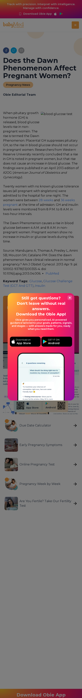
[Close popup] (70, 297)
